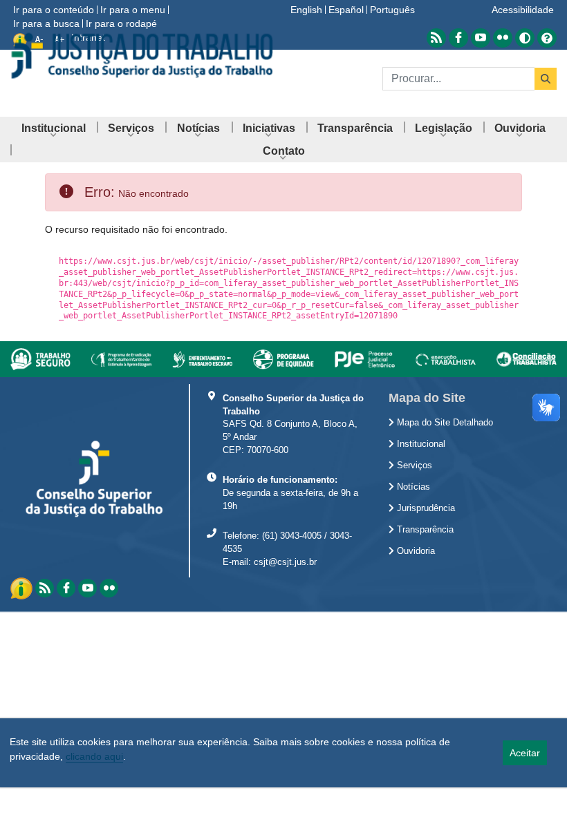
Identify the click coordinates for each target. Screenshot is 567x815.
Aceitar (525, 752)
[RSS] (44, 588)
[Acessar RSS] (436, 38)
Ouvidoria (414, 551)
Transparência (424, 530)
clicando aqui (94, 756)
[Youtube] (87, 588)
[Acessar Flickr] (502, 38)
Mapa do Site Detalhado (443, 423)
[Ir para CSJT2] (141, 55)
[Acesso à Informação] (22, 587)
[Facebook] (66, 588)
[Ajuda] (547, 37)
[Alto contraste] (525, 38)
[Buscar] (546, 79)
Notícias (412, 487)
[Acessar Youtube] (480, 38)
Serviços (413, 465)
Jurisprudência (424, 508)
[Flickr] (109, 588)
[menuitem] (53, 128)
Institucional (419, 444)
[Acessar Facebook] (458, 38)
